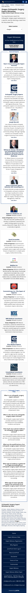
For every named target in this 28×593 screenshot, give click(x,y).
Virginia (19, 524)
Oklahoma (12, 521)
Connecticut (14, 510)
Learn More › (14, 80)
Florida (13, 512)
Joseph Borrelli (14, 122)
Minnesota (9, 516)
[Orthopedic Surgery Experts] (14, 89)
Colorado (9, 510)
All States (4, 509)
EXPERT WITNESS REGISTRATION (14, 46)
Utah (16, 524)
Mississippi (19, 516)
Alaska (8, 509)
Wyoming (22, 525)
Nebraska (23, 518)
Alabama (13, 509)
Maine (21, 515)
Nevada (24, 519)
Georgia (17, 512)
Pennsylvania (5, 522)
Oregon (7, 5)
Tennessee (8, 524)
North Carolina (10, 518)
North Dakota (17, 518)
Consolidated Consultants (14, 372)
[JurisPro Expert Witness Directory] (11, 2)
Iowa (25, 512)
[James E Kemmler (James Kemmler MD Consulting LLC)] (14, 180)
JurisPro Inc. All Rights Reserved (16, 585)
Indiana (10, 513)
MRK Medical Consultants (14, 318)
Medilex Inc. (14, 265)
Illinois (6, 513)
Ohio (8, 521)
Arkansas (17, 509)
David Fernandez (14, 239)
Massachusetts (10, 515)
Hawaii (21, 512)
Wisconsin (10, 525)
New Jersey (12, 519)
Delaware (9, 512)
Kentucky (19, 513)
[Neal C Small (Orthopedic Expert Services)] (14, 58)
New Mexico (19, 519)
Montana (4, 518)
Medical (12, 5)
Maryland (17, 515)
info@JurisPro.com (9, 581)
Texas (12, 524)
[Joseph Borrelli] (14, 116)
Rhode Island (11, 522)
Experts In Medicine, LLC (14, 213)
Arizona (22, 509)
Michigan (4, 516)
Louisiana (4, 515)
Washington (4, 525)
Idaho (3, 513)
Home (3, 5)
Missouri (14, 516)
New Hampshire (5, 519)
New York (4, 521)
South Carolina (18, 522)
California (4, 510)
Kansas (14, 513)
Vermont (24, 524)
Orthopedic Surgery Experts (14, 94)
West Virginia (16, 525)
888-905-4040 (20, 581)
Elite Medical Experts (14, 344)
